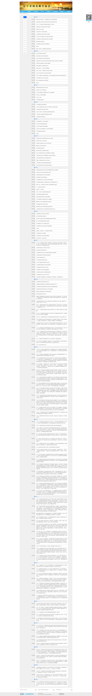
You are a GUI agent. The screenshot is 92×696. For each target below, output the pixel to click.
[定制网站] (50, 694)
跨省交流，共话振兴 (38, 97)
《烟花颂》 (37, 228)
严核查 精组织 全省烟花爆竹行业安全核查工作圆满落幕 (43, 63)
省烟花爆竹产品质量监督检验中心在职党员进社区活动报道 (43, 291)
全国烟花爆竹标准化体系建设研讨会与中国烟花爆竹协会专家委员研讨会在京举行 (46, 284)
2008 (25, 50)
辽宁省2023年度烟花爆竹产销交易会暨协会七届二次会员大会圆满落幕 (45, 92)
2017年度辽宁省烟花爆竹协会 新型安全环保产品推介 (43, 262)
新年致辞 (37, 82)
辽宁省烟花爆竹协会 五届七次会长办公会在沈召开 (42, 274)
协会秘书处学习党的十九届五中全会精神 (41, 140)
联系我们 (68, 11)
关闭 (91, 12)
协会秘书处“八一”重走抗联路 (40, 189)
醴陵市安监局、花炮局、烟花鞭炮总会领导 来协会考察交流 (43, 201)
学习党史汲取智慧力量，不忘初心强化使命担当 (42, 121)
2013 (25, 40)
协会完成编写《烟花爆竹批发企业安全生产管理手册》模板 (43, 143)
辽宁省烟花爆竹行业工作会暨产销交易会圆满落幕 (42, 269)
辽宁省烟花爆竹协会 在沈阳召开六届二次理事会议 (42, 213)
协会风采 (35, 11)
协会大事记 (42, 11)
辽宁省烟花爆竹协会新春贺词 (40, 99)
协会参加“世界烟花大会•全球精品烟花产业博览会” (42, 150)
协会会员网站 (55, 11)
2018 (25, 30)
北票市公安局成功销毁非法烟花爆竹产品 (41, 216)
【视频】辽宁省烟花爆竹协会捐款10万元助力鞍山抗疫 (43, 160)
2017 (25, 32)
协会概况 (29, 11)
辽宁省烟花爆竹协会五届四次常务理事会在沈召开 (42, 281)
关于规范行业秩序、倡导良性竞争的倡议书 (41, 31)
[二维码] (89, 16)
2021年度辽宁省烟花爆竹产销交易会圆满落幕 (42, 126)
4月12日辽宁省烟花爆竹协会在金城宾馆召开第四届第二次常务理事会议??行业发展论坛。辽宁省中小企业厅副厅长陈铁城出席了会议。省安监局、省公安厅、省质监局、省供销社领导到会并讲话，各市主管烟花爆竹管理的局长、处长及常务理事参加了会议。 (51, 619)
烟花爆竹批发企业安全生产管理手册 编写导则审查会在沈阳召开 (44, 206)
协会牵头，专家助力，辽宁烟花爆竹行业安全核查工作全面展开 (44, 70)
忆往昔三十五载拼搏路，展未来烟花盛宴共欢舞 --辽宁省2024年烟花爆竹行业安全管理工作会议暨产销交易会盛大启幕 (51, 75)
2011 (25, 44)
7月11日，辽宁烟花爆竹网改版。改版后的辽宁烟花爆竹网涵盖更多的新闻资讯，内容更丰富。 (48, 612)
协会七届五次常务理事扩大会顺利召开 (41, 53)
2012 (25, 42)
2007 (25, 52)
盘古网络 (47, 694)
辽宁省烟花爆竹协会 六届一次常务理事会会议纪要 (42, 223)
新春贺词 (37, 46)
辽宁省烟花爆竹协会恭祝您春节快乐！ (41, 131)
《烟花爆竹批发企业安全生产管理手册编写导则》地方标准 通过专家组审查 (45, 155)
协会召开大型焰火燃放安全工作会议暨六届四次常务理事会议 (44, 165)
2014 (25, 38)
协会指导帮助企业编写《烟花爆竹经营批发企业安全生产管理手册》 (44, 138)
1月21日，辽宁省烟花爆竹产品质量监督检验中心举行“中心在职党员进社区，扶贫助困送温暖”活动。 (49, 338)
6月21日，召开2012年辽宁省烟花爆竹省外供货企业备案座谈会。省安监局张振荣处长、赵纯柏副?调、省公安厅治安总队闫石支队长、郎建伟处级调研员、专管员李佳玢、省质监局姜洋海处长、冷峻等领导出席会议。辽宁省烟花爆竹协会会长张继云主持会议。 (51, 574)
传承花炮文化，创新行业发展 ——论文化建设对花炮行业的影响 (44, 230)
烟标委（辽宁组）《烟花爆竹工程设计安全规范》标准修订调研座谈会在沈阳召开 (46, 184)
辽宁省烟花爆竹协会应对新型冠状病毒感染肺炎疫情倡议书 (43, 162)
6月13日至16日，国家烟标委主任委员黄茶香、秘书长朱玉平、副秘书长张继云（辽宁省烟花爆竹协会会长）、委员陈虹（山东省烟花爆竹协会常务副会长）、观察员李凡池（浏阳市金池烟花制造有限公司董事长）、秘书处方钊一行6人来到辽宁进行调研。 (51, 450)
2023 (25, 21)
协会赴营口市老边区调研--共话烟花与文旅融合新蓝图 (43, 58)
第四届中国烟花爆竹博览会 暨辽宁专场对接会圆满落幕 (43, 196)
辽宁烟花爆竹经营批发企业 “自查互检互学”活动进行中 (43, 247)
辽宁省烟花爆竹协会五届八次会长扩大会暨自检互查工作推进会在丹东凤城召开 (46, 252)
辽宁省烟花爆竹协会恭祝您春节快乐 (40, 116)
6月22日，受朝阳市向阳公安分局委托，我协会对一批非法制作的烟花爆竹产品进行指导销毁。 (48, 447)
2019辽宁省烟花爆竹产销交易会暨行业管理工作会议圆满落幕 (44, 199)
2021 (25, 24)
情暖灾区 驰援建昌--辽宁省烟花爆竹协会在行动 (42, 65)
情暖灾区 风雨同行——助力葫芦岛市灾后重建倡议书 (43, 68)
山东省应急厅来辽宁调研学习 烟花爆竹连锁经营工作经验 (43, 172)
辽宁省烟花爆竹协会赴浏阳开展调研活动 (41, 104)
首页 (22, 11)
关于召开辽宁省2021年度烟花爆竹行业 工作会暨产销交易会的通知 (44, 128)
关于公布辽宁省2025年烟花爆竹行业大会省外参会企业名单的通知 (44, 36)
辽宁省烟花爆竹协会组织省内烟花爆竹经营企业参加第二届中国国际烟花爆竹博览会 (47, 286)
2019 (25, 28)
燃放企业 (62, 11)
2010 (25, 46)
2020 (25, 26)
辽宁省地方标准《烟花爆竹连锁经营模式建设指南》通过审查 (44, 114)
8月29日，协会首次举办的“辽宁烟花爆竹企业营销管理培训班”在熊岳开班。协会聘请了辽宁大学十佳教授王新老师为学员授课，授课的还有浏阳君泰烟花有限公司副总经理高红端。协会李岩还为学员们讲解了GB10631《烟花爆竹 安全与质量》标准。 (51, 435)
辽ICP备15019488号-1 (40, 694)
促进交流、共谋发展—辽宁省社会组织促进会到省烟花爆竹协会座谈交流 (45, 111)
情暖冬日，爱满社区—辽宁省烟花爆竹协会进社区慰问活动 (43, 48)
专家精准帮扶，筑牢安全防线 (40, 29)
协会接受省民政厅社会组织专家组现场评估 (41, 177)
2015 (25, 36)
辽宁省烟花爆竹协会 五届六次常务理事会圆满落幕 (42, 235)
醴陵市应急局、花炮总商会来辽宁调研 (41, 145)
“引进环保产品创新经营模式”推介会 (40, 257)
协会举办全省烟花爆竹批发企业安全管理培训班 (42, 80)
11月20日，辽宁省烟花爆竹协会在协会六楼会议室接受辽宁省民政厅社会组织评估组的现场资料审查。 (49, 425)
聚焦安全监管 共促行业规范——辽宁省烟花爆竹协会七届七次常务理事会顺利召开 (46, 19)
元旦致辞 (37, 133)
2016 (25, 34)
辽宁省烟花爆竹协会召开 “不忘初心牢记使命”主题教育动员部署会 (44, 179)
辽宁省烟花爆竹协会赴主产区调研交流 (41, 233)
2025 (25, 17)
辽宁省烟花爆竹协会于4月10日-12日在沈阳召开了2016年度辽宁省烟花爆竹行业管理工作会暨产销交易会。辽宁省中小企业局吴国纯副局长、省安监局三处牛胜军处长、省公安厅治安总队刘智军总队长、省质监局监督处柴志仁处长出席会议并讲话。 (51, 324)
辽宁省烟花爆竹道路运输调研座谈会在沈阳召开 (42, 194)
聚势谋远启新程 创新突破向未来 (40, 41)
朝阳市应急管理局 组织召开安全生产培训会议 (42, 87)
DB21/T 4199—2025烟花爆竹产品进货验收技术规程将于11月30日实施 (45, 24)
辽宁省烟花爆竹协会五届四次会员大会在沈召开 (42, 267)
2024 (25, 19)
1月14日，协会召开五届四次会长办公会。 (41, 344)
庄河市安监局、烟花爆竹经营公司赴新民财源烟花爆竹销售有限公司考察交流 (46, 218)
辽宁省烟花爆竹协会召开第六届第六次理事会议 (42, 109)
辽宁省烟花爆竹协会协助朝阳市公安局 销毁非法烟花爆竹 (43, 264)
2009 (25, 48)
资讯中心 (48, 11)
